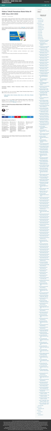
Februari (41, 20)
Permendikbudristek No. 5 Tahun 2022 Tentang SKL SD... (44, 76)
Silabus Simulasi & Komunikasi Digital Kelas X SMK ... (44, 185)
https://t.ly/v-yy (28, 426)
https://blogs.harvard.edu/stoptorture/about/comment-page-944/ (36, 427)
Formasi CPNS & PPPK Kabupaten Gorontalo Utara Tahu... (44, 339)
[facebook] (5, 117)
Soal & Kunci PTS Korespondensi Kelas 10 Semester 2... (43, 44)
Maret (41, 37)
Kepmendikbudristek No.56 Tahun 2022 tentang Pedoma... (44, 83)
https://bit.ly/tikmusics (30, 423)
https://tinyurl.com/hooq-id (7, 425)
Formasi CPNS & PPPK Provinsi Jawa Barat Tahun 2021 (44, 336)
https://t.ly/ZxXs (18, 426)
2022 (40, 23)
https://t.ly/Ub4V (23, 426)
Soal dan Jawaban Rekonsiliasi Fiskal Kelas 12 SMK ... (44, 137)
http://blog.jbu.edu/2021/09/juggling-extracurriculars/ (12, 428)
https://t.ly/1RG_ (39, 426)
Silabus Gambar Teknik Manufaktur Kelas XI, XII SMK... (43, 155)
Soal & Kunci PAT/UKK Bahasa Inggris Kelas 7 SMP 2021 (44, 306)
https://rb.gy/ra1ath (45, 425)
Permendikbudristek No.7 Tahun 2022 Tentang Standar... (44, 80)
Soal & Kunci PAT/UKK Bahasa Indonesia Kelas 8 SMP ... (44, 315)
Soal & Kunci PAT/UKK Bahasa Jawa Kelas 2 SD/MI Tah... (44, 211)
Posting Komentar (10, 16)
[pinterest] (17, 117)
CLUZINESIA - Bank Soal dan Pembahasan (12, 1)
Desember (41, 24)
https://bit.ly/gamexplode (8, 424)
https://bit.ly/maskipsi (23, 423)
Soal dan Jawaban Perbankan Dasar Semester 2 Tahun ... (44, 194)
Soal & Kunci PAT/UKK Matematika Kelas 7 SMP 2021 (44, 290)
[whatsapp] (24, 117)
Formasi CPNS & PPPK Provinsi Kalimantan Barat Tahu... (44, 357)
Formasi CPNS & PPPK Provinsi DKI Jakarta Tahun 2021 (44, 366)
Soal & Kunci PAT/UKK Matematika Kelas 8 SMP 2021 (44, 322)
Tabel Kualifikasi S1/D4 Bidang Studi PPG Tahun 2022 (44, 95)
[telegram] (30, 117)
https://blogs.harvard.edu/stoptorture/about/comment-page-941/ (15, 427)
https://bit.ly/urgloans (37, 423)
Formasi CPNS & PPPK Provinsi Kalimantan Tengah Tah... (44, 360)
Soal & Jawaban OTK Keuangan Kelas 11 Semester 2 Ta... (44, 131)
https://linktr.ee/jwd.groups (16, 424)
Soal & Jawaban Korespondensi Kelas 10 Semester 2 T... (43, 127)
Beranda (3, 5)
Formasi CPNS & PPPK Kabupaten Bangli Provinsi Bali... (44, 343)
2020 (39, 410)
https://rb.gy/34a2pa (38, 425)
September (41, 27)
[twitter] (11, 117)
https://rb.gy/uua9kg (31, 425)
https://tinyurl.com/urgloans (42, 424)
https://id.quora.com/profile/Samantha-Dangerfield (12, 423)
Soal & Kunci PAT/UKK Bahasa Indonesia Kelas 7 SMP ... (44, 283)
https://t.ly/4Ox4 (33, 426)
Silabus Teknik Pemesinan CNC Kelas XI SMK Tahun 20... (44, 171)
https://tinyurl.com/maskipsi (24, 424)
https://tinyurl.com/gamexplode (16, 425)
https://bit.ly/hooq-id (44, 423)
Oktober (41, 26)
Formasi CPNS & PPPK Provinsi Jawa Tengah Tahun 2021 (44, 347)
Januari (41, 21)
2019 (39, 413)
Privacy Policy (46, 1)
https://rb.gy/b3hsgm (25, 425)
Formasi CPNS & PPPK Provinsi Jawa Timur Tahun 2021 (44, 350)
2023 (40, 18)
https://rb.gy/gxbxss (12, 426)
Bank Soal (23, 27)
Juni (40, 32)
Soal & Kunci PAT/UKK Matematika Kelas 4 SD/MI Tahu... (44, 241)
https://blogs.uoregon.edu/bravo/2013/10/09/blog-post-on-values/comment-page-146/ (29, 429)
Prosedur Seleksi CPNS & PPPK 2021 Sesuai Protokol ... (44, 370)
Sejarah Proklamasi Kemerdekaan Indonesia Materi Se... (43, 141)
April (40, 35)
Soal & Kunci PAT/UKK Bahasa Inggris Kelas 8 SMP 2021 (44, 376)
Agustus (41, 29)
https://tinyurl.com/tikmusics (33, 424)
